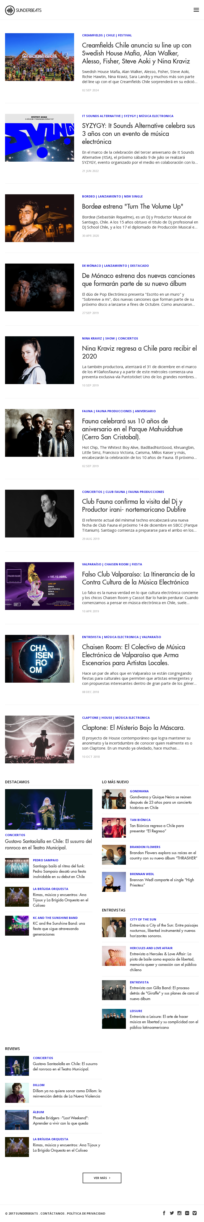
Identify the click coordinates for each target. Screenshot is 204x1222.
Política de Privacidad (86, 1213)
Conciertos (128, 338)
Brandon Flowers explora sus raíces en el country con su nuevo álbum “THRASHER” (163, 855)
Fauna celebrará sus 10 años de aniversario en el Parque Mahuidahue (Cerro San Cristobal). (132, 429)
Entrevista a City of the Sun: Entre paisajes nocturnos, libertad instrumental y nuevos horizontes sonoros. (164, 930)
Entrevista (91, 637)
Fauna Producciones (114, 411)
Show (110, 338)
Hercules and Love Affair (151, 948)
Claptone (90, 718)
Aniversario (145, 411)
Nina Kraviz (92, 338)
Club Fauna (115, 492)
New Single (133, 196)
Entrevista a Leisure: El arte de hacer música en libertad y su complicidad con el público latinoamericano (164, 1022)
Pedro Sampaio (45, 860)
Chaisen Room (116, 564)
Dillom (39, 1085)
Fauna (87, 411)
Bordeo (88, 196)
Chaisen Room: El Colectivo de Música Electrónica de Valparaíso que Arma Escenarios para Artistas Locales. (133, 655)
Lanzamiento (109, 196)
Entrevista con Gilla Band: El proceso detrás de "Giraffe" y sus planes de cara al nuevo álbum (164, 993)
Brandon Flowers (145, 847)
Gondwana (139, 791)
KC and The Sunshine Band (55, 918)
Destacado (139, 266)
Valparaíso (91, 564)
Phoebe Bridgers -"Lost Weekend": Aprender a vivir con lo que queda (61, 1120)
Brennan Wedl (142, 874)
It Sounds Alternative (101, 116)
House (106, 718)
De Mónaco (91, 266)
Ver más (101, 1178)
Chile (110, 35)
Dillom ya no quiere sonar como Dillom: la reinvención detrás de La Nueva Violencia (67, 1093)
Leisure (136, 1011)
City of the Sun (143, 919)
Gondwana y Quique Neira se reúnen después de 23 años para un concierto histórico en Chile (161, 802)
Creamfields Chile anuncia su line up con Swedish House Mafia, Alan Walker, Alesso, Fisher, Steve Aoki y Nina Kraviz (137, 53)
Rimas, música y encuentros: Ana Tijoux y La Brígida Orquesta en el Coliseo (60, 900)
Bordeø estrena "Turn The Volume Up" (133, 206)
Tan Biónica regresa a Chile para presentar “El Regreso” (157, 828)
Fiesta (137, 564)
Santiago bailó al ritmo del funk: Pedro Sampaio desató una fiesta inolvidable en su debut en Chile (59, 871)
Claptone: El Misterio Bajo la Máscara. (133, 728)
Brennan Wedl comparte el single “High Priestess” (162, 882)
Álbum (38, 1112)
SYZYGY (130, 116)
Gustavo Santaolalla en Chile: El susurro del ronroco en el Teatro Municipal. (48, 844)
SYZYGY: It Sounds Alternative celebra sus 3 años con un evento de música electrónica (138, 134)
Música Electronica (156, 116)
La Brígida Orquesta (50, 889)
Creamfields (92, 35)
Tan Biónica (140, 820)
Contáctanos (52, 1213)
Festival (125, 35)
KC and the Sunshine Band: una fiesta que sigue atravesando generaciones (59, 929)
